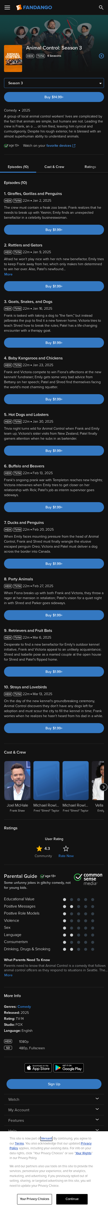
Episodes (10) (18, 167)
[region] (54, 1169)
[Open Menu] (7, 7)
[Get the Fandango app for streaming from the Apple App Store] (38, 1068)
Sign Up (54, 1084)
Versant (46, 1139)
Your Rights (83, 1153)
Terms (19, 1144)
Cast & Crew (54, 167)
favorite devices (58, 145)
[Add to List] (101, 55)
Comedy (24, 1007)
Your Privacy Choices (34, 1199)
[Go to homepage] (34, 7)
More (8, 274)
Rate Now (66, 856)
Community (43, 856)
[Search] (101, 7)
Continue (72, 1199)
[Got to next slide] (103, 787)
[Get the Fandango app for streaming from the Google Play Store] (68, 1068)
